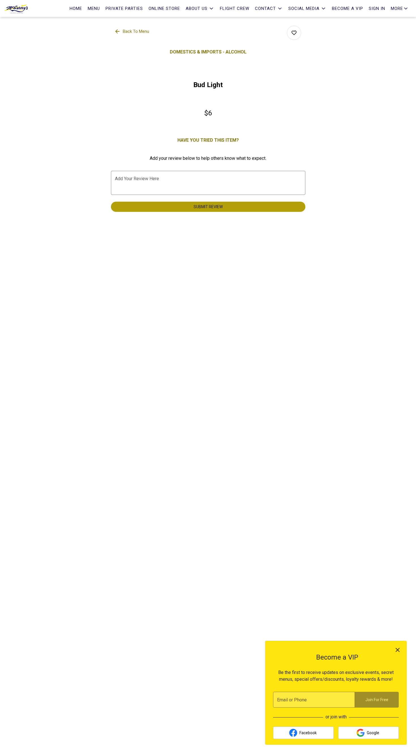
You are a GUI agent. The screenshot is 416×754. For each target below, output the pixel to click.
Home (76, 8)
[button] (200, 8)
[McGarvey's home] (30, 8)
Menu (94, 8)
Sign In (377, 8)
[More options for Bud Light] (294, 33)
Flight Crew (234, 8)
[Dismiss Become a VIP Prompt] (397, 650)
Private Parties (124, 8)
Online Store (164, 8)
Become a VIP (347, 8)
